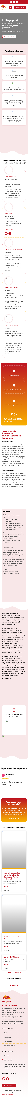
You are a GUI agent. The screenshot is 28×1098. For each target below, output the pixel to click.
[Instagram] (14, 2)
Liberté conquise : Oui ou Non (12, 938)
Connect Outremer (7, 1094)
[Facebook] (11, 2)
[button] (10, 7)
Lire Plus (6, 886)
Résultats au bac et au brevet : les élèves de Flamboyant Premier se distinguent (12, 876)
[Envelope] (17, 2)
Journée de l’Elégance (12, 957)
